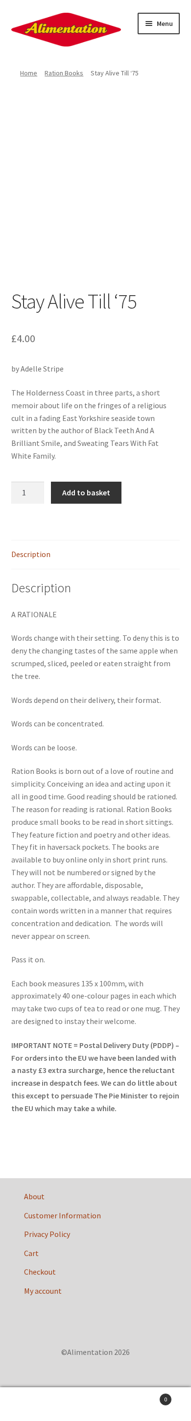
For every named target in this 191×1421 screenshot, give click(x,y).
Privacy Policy (47, 1234)
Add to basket (86, 492)
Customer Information (62, 1215)
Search (95, 1404)
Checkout (40, 1272)
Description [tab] (30, 554)
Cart (31, 1253)
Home (28, 73)
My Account (32, 1404)
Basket (147, 1396)
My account (43, 1291)
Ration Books (64, 73)
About (34, 1196)
